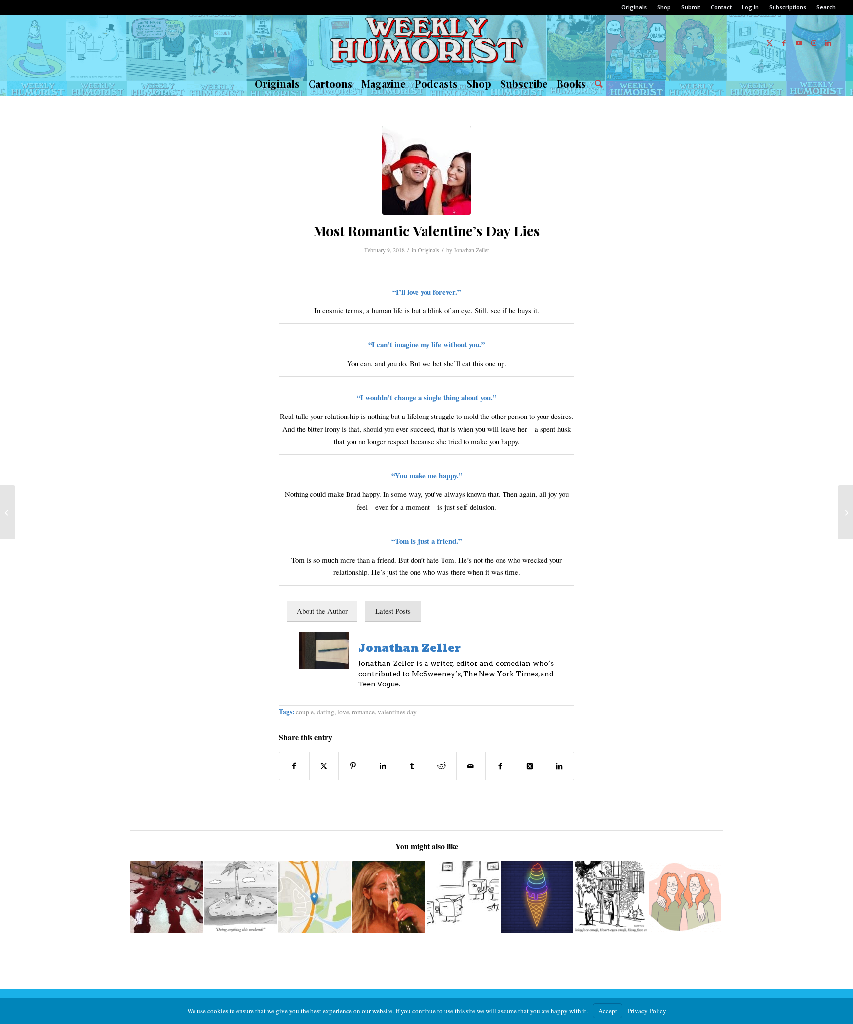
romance (363, 711)
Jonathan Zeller (471, 250)
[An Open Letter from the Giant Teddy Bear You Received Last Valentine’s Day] (845, 512)
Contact (721, 7)
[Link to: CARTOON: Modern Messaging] (611, 897)
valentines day (397, 711)
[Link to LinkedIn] (828, 43)
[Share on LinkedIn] (382, 766)
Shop (664, 7)
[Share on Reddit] (441, 766)
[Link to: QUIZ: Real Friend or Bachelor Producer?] (388, 897)
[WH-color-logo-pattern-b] (426, 43)
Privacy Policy (646, 1010)
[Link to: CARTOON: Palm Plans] (240, 897)
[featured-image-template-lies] (426, 170)
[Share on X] (324, 766)
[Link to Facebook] (783, 43)
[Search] (596, 84)
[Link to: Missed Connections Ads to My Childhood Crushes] (314, 897)
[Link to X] (769, 43)
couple (305, 711)
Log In (750, 7)
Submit (690, 7)
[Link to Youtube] (798, 43)
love (343, 711)
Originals (634, 7)
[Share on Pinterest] (353, 766)
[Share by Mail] (471, 766)
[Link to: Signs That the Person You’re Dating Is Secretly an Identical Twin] (685, 897)
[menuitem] (634, 7)
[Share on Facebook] (294, 766)
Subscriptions (787, 7)
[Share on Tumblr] (411, 766)
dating (325, 711)
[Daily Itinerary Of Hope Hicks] (7, 512)
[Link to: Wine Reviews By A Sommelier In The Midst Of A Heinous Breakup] (166, 897)
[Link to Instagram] (813, 43)
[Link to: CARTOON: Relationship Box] (462, 897)
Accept (607, 1010)
